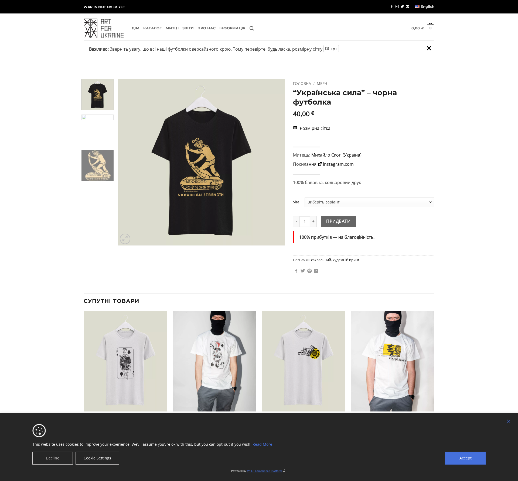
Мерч (322, 83)
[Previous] (128, 162)
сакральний (321, 259)
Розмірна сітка (314, 128)
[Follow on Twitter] (402, 7)
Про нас (206, 28)
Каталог (152, 28)
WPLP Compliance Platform (264, 471)
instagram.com (338, 164)
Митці (172, 28)
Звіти (188, 28)
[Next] (275, 162)
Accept (465, 458)
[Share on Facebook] (296, 271)
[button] (252, 28)
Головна (302, 83)
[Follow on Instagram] (397, 7)
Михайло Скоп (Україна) (336, 155)
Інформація (232, 28)
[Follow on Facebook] (391, 7)
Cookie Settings (97, 458)
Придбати (338, 221)
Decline (52, 458)
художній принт (346, 259)
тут (334, 48)
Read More (262, 444)
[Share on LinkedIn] (316, 271)
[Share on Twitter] (303, 271)
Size (296, 202)
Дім (135, 28)
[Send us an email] (407, 7)
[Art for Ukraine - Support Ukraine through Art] (104, 28)
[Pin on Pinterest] (309, 271)
